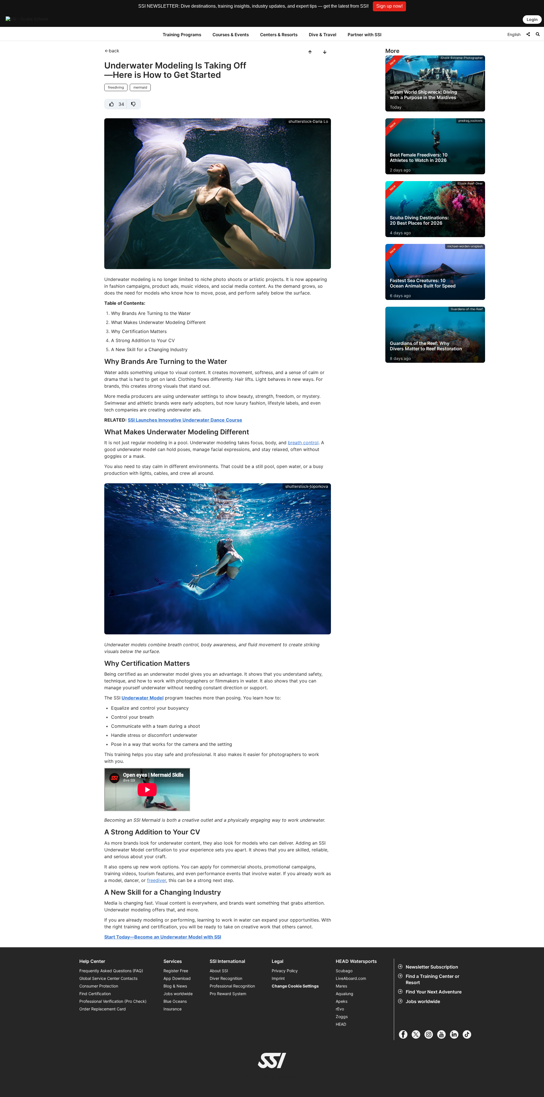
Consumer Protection (98, 986)
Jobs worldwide (423, 1001)
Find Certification (95, 993)
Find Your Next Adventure (434, 992)
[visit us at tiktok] (469, 1034)
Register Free (175, 970)
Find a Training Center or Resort (432, 979)
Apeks (341, 1001)
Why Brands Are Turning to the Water (151, 313)
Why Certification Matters (139, 331)
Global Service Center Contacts (108, 978)
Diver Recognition (226, 978)
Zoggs (342, 1016)
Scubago (344, 970)
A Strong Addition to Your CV (143, 340)
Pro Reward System (228, 993)
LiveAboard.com (351, 978)
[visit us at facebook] (405, 1034)
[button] (389, 6)
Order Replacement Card (102, 1008)
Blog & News (175, 986)
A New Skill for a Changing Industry (149, 349)
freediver (156, 880)
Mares (341, 986)
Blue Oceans (175, 1001)
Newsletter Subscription (432, 967)
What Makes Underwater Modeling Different (158, 322)
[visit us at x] (418, 1034)
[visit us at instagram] (430, 1034)
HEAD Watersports (356, 961)
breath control (303, 442)
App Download (177, 978)
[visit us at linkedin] (456, 1034)
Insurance (172, 1008)
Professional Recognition (232, 986)
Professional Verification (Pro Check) (112, 1001)
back (114, 50)
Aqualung (344, 993)
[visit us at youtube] (443, 1034)
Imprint (278, 978)
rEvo (340, 1008)
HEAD (341, 1024)
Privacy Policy (285, 970)
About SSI (219, 970)
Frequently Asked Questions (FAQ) (111, 970)
